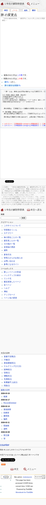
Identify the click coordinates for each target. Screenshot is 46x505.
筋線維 (6, 426)
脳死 (5, 419)
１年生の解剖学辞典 (14, 3)
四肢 (7, 386)
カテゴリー (8, 233)
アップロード (9, 295)
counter (4, 444)
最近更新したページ (12, 282)
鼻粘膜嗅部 (9, 363)
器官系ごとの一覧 (11, 241)
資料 (6, 250)
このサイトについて (12, 226)
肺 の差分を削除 (11, 85)
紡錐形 (6, 413)
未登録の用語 (9, 247)
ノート (15, 10)
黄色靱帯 (7, 409)
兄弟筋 (8, 379)
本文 (6, 10)
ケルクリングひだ (12, 366)
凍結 (6, 291)
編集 (26, 10)
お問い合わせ (9, 261)
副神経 (8, 369)
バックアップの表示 (12, 275)
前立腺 (6, 435)
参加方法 (7, 255)
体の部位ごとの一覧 (12, 237)
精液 (5, 397)
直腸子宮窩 (9, 357)
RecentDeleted (10, 403)
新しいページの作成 (12, 272)
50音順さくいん (10, 230)
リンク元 (7, 278)
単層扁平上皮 (10, 382)
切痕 (7, 373)
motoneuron (27, 477)
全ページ (7, 285)
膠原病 (6, 416)
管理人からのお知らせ (13, 258)
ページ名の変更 (10, 298)
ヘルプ (6, 288)
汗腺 (7, 360)
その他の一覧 (9, 244)
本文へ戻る (36, 210)
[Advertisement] (23, 47)
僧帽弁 (8, 376)
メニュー (35, 3)
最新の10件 (5, 390)
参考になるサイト (11, 264)
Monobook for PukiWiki (24, 492)
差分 (34, 10)
